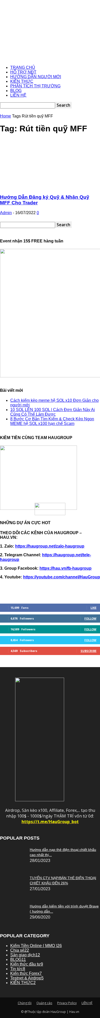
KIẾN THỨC (21, 81)
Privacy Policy (67, 1003)
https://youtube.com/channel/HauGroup (61, 577)
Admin (6, 213)
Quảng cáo (44, 1003)
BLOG (16, 90)
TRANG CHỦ (22, 67)
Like (93, 608)
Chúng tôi (25, 1003)
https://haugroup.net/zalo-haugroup (49, 546)
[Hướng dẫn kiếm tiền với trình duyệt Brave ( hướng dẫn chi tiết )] (13, 851)
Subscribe (88, 651)
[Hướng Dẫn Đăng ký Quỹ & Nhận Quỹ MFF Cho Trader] (50, 187)
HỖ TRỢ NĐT (23, 72)
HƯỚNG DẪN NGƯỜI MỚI (35, 77)
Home (5, 116)
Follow (90, 618)
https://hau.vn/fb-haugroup (65, 568)
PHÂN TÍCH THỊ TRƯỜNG (35, 86)
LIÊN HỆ (18, 95)
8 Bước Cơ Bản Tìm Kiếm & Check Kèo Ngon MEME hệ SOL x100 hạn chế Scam (52, 421)
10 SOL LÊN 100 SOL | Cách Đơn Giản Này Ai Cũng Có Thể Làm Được (52, 411)
